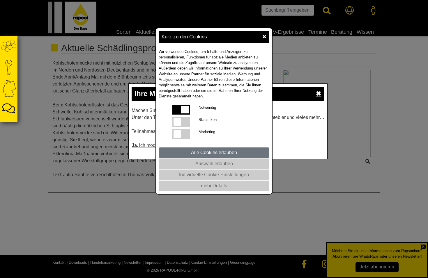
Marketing (207, 132)
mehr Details (214, 185)
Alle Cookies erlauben (214, 152)
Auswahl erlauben (214, 163)
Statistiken (208, 119)
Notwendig (207, 107)
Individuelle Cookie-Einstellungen (214, 174)
